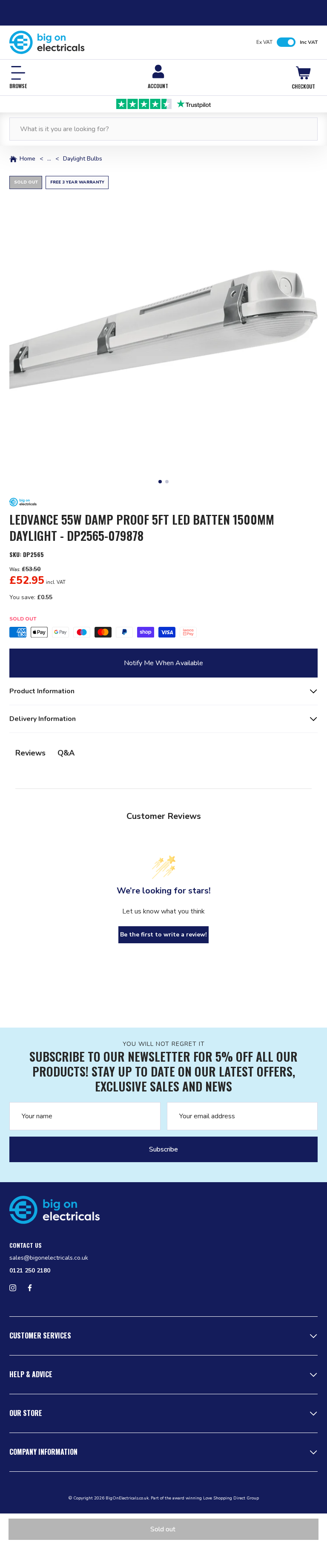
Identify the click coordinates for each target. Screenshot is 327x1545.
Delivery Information (42, 719)
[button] (163, 330)
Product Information (42, 691)
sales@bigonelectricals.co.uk (48, 1258)
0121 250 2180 (29, 1270)
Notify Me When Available (163, 663)
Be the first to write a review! (163, 934)
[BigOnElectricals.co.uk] (47, 42)
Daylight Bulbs (82, 159)
